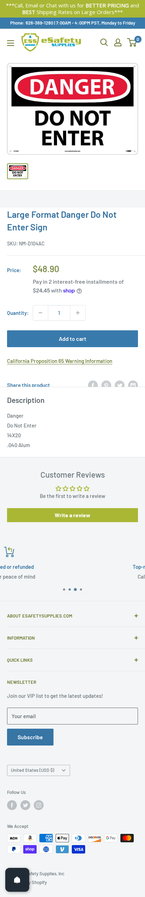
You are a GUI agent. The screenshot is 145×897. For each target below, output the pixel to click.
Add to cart (72, 338)
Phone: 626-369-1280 (31, 23)
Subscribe (30, 737)
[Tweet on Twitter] (120, 385)
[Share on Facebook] (93, 385)
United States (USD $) (32, 770)
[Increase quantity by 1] (77, 312)
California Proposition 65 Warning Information (59, 361)
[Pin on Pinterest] (106, 385)
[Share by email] (133, 385)
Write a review (72, 515)
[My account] (117, 42)
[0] (132, 42)
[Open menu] (10, 43)
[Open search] (104, 42)
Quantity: (18, 313)
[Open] (17, 880)
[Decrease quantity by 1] (40, 312)
